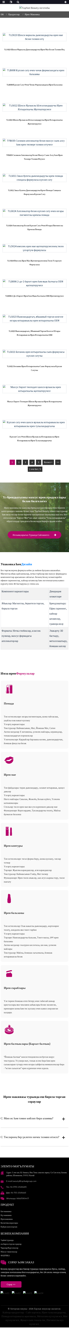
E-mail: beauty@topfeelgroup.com (21, 1181)
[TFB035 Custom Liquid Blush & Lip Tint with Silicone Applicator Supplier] (34, 142)
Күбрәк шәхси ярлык (9, 1227)
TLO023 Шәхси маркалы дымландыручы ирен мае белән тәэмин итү (34, 49)
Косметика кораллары (9, 1223)
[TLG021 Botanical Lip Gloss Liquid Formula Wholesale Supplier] (34, 354)
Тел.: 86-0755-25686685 (16, 1187)
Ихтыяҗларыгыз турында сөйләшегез (31, 535)
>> (58, 462)
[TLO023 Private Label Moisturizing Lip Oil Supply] (34, 37)
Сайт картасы (33, 1312)
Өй (2, 14)
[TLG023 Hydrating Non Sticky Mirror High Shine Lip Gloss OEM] (34, 318)
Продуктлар (14, 14)
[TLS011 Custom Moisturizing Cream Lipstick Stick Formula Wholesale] (34, 178)
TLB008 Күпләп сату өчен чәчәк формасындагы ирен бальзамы (34, 85)
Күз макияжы (6, 1215)
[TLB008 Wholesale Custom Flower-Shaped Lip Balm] (34, 72)
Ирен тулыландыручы (54, 1312)
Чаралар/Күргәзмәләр (9, 1248)
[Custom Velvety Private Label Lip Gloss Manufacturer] (34, 389)
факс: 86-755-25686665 (16, 1193)
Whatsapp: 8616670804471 (17, 1198)
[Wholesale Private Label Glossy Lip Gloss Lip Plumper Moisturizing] (34, 424)
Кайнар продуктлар (13, 1312)
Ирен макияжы (32, 14)
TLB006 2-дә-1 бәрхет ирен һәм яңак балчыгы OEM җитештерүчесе (34, 296)
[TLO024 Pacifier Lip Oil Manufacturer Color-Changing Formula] (34, 248)
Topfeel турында (7, 1240)
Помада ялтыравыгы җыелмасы (18, 1316)
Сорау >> (11, 1284)
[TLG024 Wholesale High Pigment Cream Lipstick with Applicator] (34, 213)
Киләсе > (48, 462)
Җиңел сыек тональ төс (32, 1320)
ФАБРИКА (5, 1255)
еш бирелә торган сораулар (11, 1244)
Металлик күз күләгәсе (49, 1316)
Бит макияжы (6, 1211)
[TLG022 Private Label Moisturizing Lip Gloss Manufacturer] (34, 107)
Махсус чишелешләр (9, 1251)
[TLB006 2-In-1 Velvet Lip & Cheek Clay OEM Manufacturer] (34, 283)
